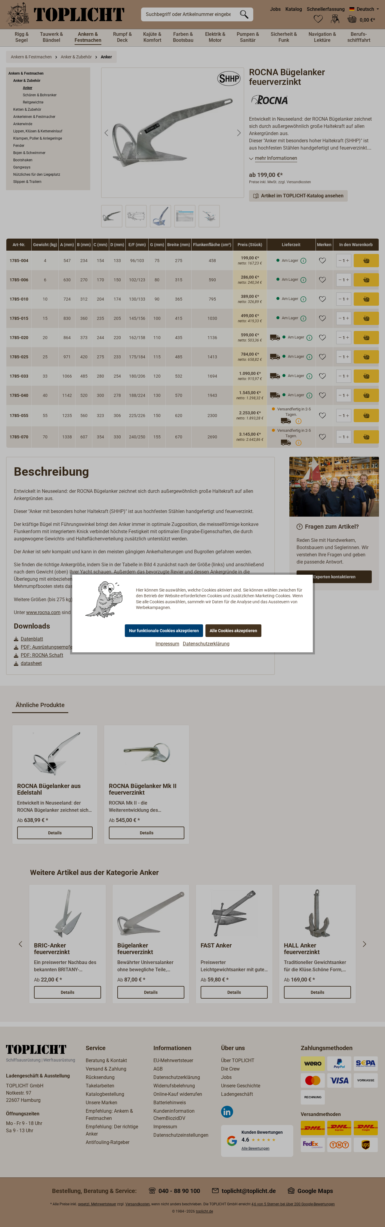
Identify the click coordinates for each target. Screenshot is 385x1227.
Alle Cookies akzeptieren (233, 630)
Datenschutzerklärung (206, 644)
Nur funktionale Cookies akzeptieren (164, 630)
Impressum (167, 644)
